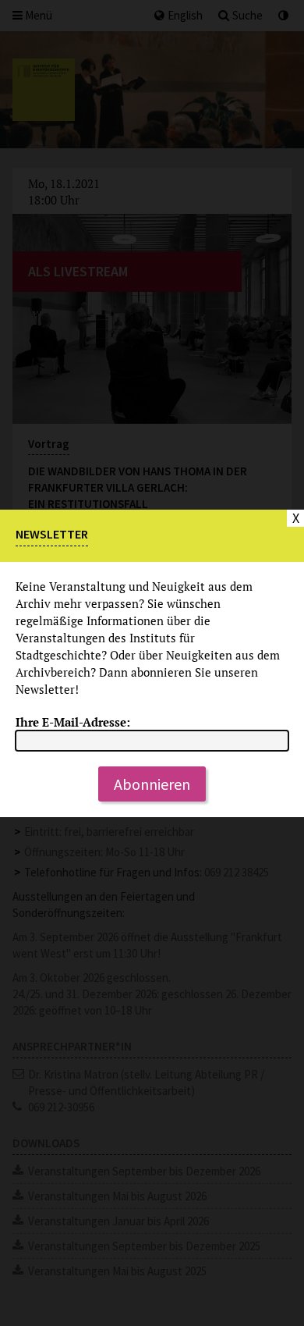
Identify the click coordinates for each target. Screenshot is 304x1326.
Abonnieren (152, 784)
